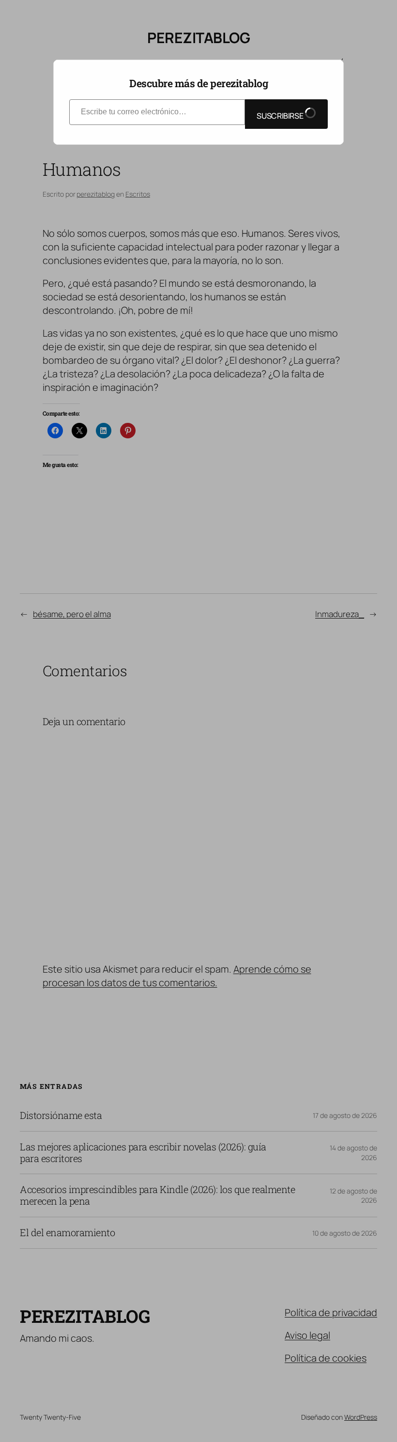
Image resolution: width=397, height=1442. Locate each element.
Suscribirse (281, 115)
